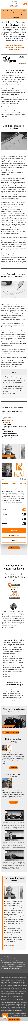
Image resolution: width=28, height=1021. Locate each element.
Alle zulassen (14, 530)
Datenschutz (17, 959)
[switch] (24, 514)
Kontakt (12, 945)
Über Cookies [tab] (22, 483)
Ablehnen (14, 540)
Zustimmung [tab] (5, 483)
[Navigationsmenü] (25, 4)
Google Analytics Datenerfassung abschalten (13, 966)
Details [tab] (14, 483)
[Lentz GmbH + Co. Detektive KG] (14, 4)
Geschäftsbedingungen (7, 959)
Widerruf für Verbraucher (18, 964)
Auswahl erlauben (14, 535)
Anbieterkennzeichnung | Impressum (10, 955)
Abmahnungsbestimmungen (8, 961)
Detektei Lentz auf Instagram (12, 732)
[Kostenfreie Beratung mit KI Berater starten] (5, 1015)
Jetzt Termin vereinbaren (14, 548)
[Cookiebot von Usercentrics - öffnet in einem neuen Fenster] (20, 479)
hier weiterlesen (13, 767)
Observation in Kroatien (13, 774)
